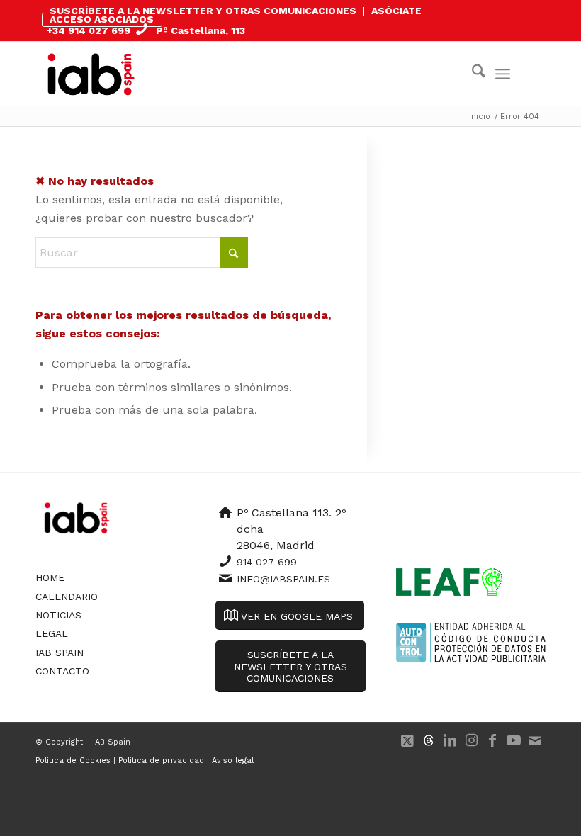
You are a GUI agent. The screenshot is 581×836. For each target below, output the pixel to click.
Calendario (66, 596)
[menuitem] (203, 11)
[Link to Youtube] (513, 740)
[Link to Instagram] (471, 740)
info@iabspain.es (283, 578)
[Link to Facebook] (492, 740)
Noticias (58, 615)
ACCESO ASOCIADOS (102, 19)
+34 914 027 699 (88, 30)
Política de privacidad (161, 760)
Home (49, 577)
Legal (51, 633)
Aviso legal (233, 760)
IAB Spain (59, 652)
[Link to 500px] (428, 740)
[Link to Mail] (535, 740)
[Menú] (502, 74)
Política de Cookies (73, 760)
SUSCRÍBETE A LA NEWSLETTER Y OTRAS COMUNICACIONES (203, 10)
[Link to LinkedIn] (450, 740)
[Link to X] (407, 740)
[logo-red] (91, 74)
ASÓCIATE (396, 10)
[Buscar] (471, 74)
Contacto (62, 671)
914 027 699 (267, 561)
